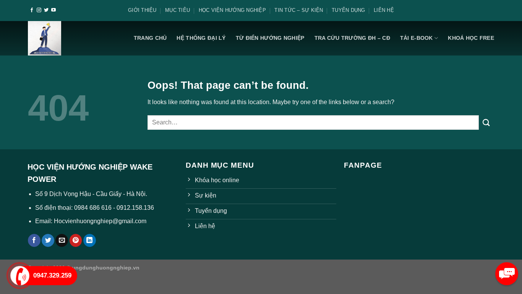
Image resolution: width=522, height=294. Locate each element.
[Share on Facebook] (34, 240)
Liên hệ (384, 10)
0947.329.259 (52, 275)
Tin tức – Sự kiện (298, 10)
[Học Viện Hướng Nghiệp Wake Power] (45, 38)
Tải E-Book (416, 38)
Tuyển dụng (348, 10)
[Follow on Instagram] (39, 10)
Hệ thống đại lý (201, 38)
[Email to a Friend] (61, 240)
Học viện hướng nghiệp (232, 10)
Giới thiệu (142, 10)
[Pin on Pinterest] (76, 240)
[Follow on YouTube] (53, 10)
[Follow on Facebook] (31, 10)
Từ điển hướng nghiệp (270, 38)
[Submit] (486, 122)
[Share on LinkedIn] (89, 240)
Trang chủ (150, 38)
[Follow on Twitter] (46, 10)
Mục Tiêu (177, 10)
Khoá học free (471, 38)
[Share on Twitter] (48, 240)
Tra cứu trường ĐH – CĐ (352, 38)
